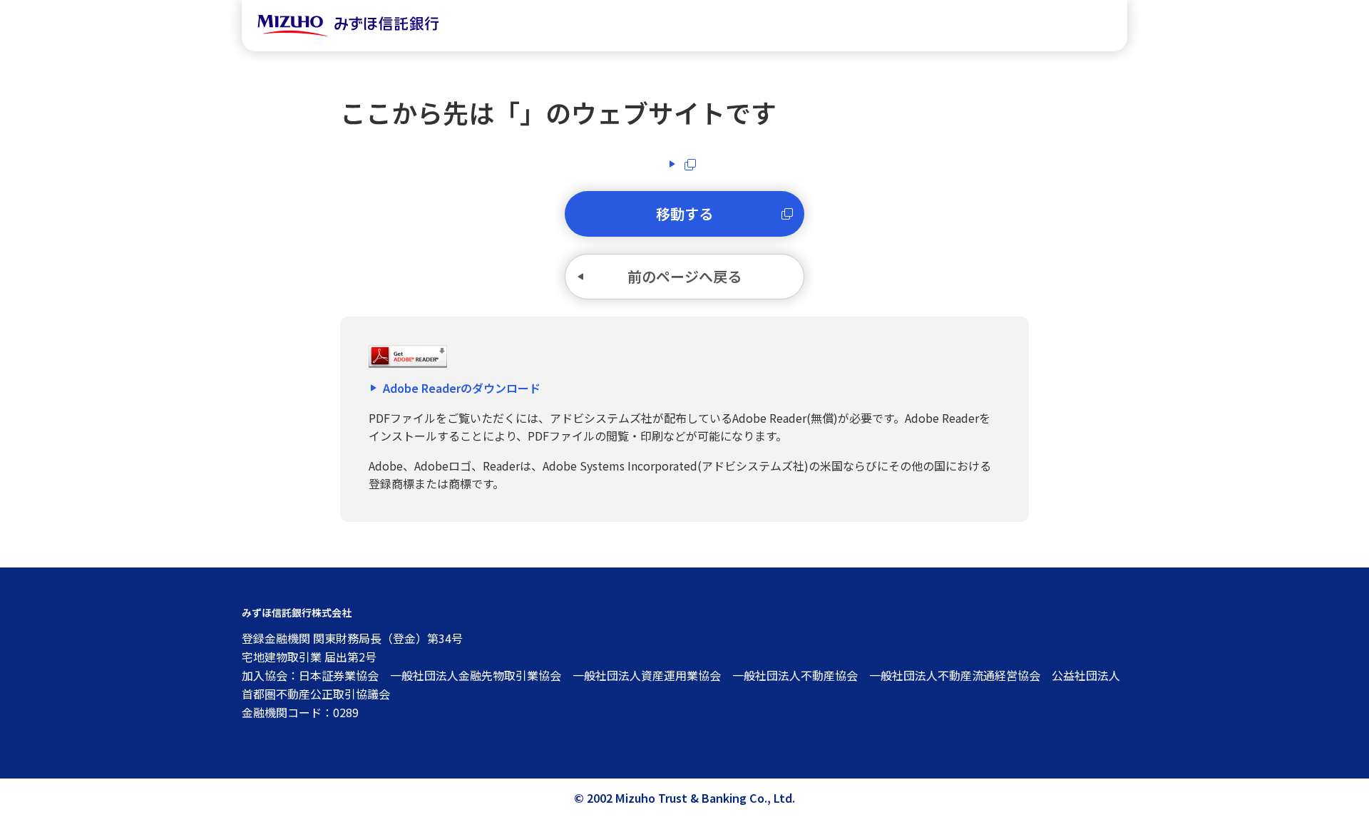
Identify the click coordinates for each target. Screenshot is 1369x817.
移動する (684, 213)
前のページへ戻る (684, 276)
